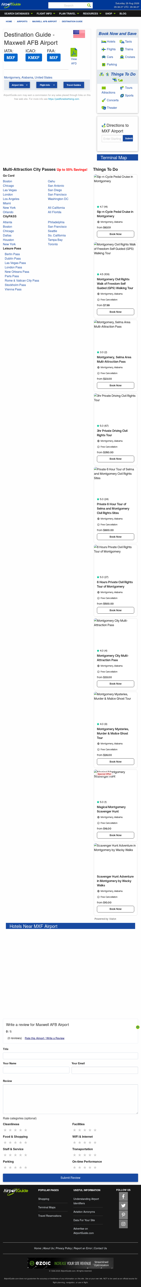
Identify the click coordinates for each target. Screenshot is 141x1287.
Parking (111, 64)
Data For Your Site (84, 1220)
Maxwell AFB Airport (44, 21)
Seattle (52, 231)
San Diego (55, 190)
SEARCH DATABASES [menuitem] (16, 13)
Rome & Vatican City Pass (22, 280)
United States (43, 77)
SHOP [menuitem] (108, 13)
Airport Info (18, 85)
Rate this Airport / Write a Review (44, 1038)
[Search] (89, 5)
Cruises (129, 57)
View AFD (74, 61)
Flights (111, 49)
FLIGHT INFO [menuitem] (44, 13)
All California (56, 207)
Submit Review (70, 1177)
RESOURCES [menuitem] (90, 13)
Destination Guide (72, 21)
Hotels (110, 41)
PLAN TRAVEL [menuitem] (67, 13)
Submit (129, 138)
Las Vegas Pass (15, 263)
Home (9, 21)
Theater (111, 107)
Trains (128, 49)
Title (5, 1049)
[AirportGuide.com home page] (11, 5)
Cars (109, 57)
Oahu (51, 181)
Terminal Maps (46, 1207)
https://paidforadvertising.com (63, 99)
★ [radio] (5, 1129)
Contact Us (100, 1248)
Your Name (9, 1063)
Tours (128, 87)
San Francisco (57, 194)
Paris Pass (12, 276)
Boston (7, 181)
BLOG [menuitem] (123, 13)
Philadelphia (56, 222)
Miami (7, 203)
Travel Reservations (49, 1215)
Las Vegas (10, 190)
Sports (128, 95)
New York (9, 207)
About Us (48, 1248)
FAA (51, 50)
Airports (22, 21)
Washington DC (58, 199)
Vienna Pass (13, 289)
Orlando (8, 212)
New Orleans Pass (17, 271)
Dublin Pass (13, 258)
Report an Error (83, 1248)
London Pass (13, 267)
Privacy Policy (64, 1248)
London (8, 194)
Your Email (78, 1063)
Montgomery (12, 77)
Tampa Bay (55, 240)
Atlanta (7, 222)
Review (7, 1081)
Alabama (27, 77)
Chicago (8, 185)
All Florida (54, 212)
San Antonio (56, 185)
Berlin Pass (12, 254)
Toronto (53, 244)
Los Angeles (11, 199)
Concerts (112, 100)
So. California (57, 235)
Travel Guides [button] (74, 85)
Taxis (128, 41)
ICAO (30, 50)
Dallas (7, 235)
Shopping (43, 1199)
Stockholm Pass (15, 285)
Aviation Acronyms (84, 1211)
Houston (8, 240)
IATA (8, 50)
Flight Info (45, 85)
